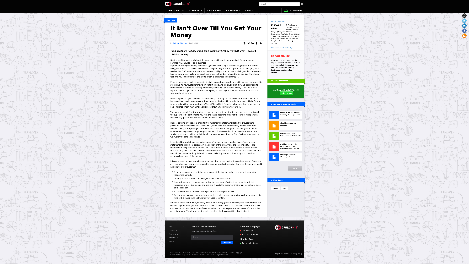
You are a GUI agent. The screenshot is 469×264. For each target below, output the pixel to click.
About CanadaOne (176, 226)
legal (284, 188)
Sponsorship (173, 234)
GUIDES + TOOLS (195, 10)
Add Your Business (250, 234)
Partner (172, 241)
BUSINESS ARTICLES (175, 10)
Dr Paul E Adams (180, 43)
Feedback (173, 230)
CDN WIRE (249, 10)
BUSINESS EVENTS (233, 10)
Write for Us (173, 238)
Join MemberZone (250, 243)
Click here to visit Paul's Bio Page (282, 48)
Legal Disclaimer (281, 254)
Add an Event (247, 231)
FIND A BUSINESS (214, 10)
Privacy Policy (296, 254)
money (275, 188)
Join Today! (286, 93)
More (295, 168)
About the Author (278, 21)
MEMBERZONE (296, 10)
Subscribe (227, 242)
